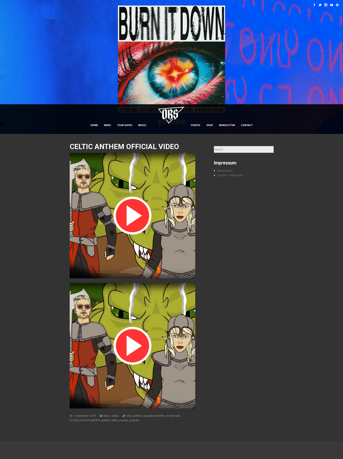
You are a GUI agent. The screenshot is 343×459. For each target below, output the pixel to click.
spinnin (105, 420)
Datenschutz (225, 170)
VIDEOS (195, 125)
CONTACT (247, 125)
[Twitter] (320, 5)
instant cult (173, 415)
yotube (123, 420)
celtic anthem (134, 415)
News (106, 415)
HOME (94, 125)
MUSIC (142, 125)
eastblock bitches (154, 415)
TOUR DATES (124, 125)
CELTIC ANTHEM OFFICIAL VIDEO (124, 146)
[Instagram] (325, 5)
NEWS (107, 125)
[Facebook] (314, 5)
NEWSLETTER (227, 125)
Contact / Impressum (230, 175)
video (114, 420)
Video (115, 415)
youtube (134, 420)
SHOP (209, 125)
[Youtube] (331, 5)
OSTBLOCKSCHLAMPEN (85, 420)
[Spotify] (337, 5)
